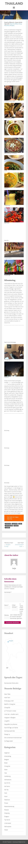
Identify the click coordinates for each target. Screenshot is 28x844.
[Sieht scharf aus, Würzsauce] (14, 145)
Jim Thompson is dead (10, 711)
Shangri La (7, 734)
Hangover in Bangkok (9, 717)
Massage (16, 525)
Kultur (5, 796)
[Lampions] (14, 369)
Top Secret (7, 820)
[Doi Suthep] (14, 422)
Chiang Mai (8, 523)
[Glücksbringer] (14, 267)
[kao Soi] (14, 128)
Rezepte (6, 810)
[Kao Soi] (14, 180)
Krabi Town (7, 697)
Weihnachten (7, 826)
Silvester (7, 527)
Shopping (12, 25)
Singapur (6, 816)
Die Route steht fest (9, 731)
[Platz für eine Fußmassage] (14, 334)
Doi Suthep (14, 523)
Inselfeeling (7, 776)
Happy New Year (9, 525)
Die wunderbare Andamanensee (13, 737)
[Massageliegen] (14, 351)
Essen (8, 25)
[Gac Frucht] (14, 215)
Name (6, 605)
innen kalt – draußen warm (11, 714)
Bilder (16, 24)
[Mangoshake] (14, 197)
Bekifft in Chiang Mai (9, 704)
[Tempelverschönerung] (14, 110)
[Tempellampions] (14, 250)
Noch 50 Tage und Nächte (11, 727)
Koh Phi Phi (7, 783)
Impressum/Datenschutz (18, 842)
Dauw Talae (7, 694)
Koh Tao (6, 790)
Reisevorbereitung (9, 806)
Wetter (6, 830)
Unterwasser (7, 823)
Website (6, 615)
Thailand (14, 3)
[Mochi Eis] (14, 232)
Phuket (6, 803)
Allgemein (12, 24)
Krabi (5, 793)
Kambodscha (7, 779)
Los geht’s (6, 721)
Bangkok (6, 759)
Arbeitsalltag (7, 756)
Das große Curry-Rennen (10, 724)
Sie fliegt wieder (8, 741)
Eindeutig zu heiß (8, 701)
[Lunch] (14, 162)
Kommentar (7, 592)
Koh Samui (7, 786)
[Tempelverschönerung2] (14, 93)
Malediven (7, 800)
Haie (5, 773)
